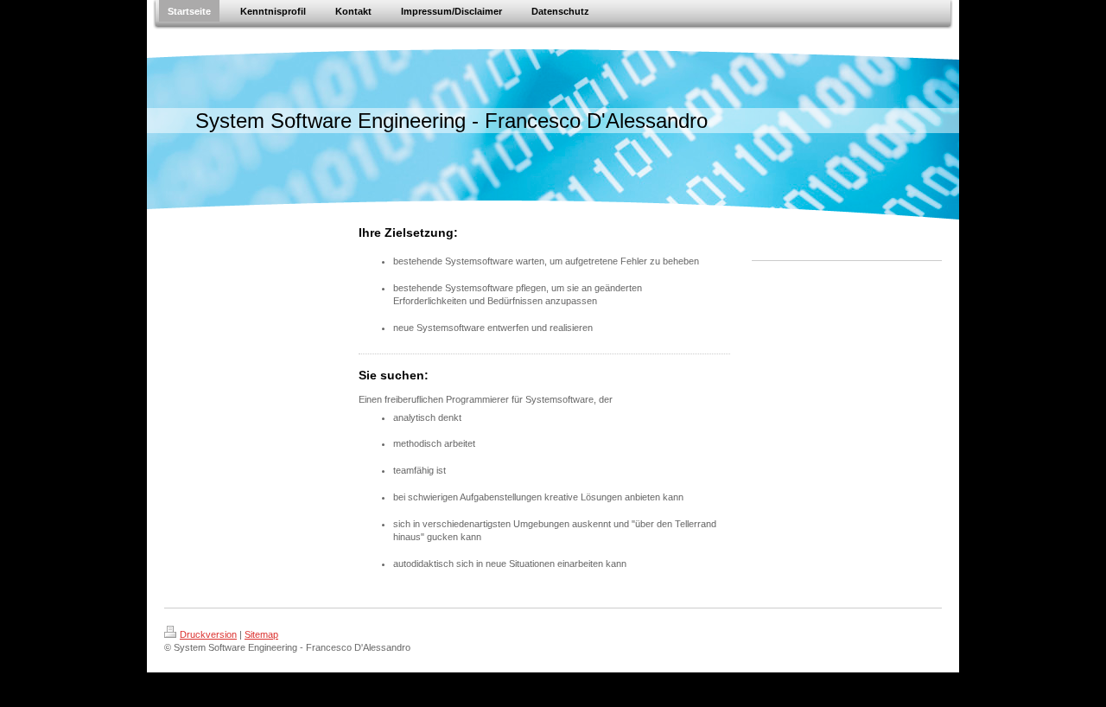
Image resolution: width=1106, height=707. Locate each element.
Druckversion (208, 634)
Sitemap (261, 634)
